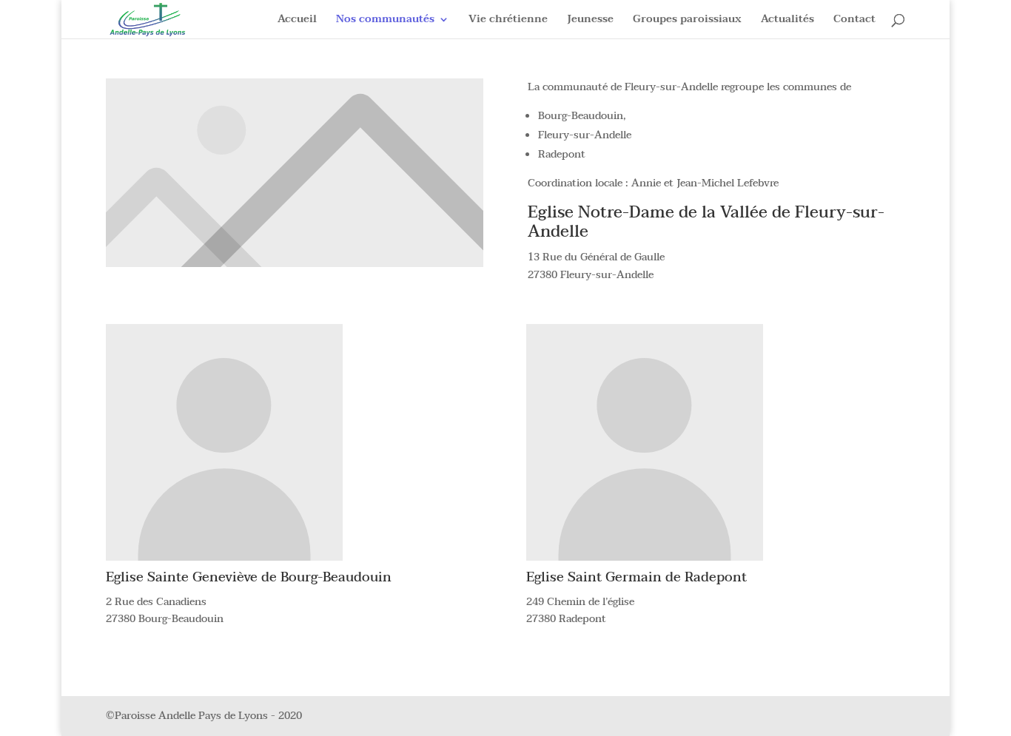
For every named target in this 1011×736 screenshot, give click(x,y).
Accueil (297, 20)
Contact (854, 20)
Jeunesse (590, 20)
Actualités (787, 20)
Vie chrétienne (508, 20)
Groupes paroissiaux (687, 20)
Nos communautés (385, 20)
